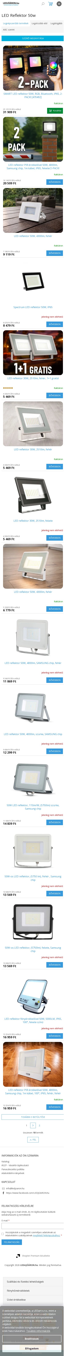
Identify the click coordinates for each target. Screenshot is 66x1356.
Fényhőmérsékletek (18, 1265)
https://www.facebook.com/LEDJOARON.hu (27, 1167)
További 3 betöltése (32, 1091)
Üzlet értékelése (16, 1274)
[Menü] (59, 4)
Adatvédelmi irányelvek (13, 1147)
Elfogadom (32, 1348)
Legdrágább (9, 29)
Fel (33, 1113)
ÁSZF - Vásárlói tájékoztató (15, 1139)
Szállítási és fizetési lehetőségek (25, 1255)
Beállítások (32, 1338)
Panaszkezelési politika (13, 1143)
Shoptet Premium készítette (35, 1229)
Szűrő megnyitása (32, 38)
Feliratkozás (11, 1216)
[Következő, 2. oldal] (32, 1099)
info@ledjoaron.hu (15, 1162)
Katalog (5, 1135)
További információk (38, 1331)
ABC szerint (24, 29)
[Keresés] (43, 4)
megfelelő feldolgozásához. (46, 1209)
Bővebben (52, 178)
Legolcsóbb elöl (39, 23)
